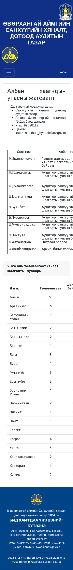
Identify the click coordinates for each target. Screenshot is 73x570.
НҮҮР (63, 72)
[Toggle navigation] (9, 72)
